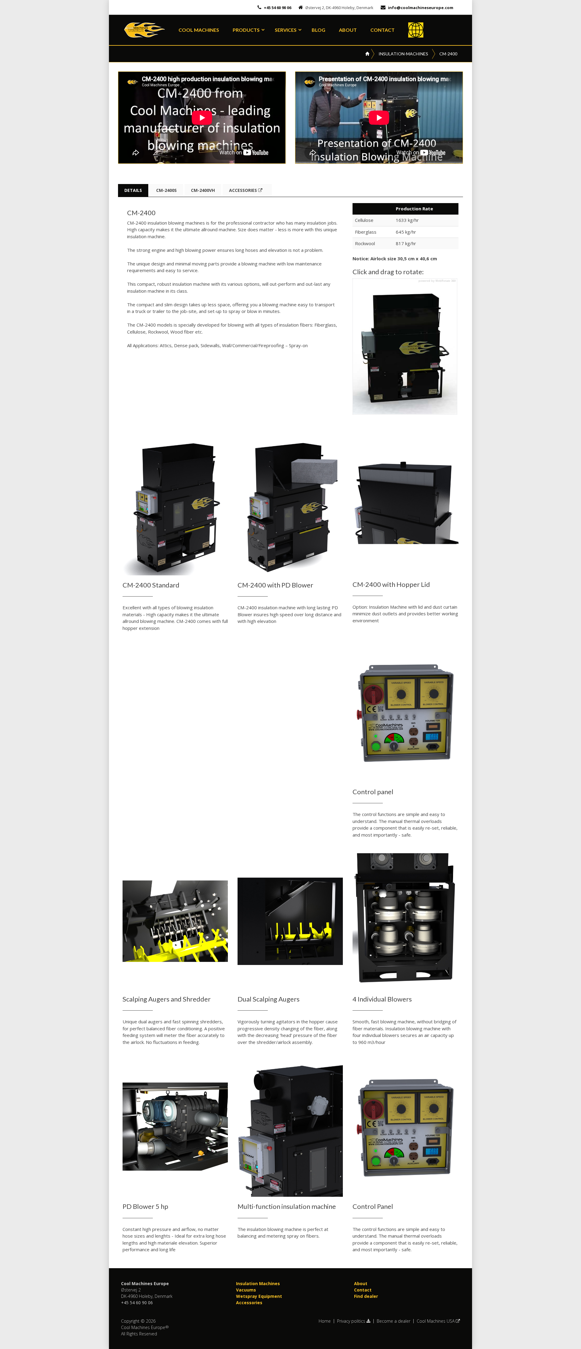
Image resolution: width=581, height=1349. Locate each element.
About (348, 30)
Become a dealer (393, 1321)
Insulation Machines (258, 1283)
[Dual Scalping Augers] (290, 921)
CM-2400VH (203, 190)
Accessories (243, 190)
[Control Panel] (405, 1129)
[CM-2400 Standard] (175, 507)
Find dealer (366, 1296)
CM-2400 (448, 53)
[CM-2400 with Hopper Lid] (405, 507)
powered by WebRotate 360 (437, 281)
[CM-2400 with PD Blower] (290, 507)
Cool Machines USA (436, 1321)
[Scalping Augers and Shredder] (175, 921)
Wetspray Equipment (259, 1296)
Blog (318, 30)
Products (246, 30)
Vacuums (246, 1290)
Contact (382, 30)
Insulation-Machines (403, 53)
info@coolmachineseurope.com (420, 7)
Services (286, 30)
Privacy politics (351, 1321)
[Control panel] (405, 714)
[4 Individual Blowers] (405, 921)
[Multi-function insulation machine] (290, 1129)
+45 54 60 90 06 (277, 7)
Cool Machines (199, 30)
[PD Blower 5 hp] (175, 1129)
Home (325, 1321)
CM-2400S (166, 190)
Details (133, 190)
